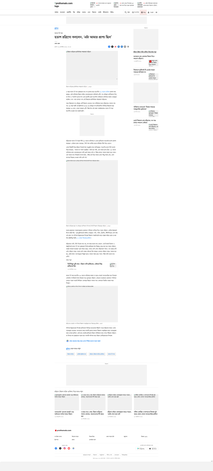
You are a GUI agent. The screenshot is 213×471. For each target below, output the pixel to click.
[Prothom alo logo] (63, 431)
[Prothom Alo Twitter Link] (61, 448)
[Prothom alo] (66, 4)
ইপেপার (56, 440)
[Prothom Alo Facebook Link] (57, 448)
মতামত (84, 12)
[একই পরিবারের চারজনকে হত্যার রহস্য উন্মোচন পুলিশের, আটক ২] (140, 4)
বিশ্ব (74, 12)
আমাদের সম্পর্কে (87, 455)
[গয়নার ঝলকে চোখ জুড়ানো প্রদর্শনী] (93, 4)
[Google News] (73, 448)
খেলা (89, 12)
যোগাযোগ (116, 455)
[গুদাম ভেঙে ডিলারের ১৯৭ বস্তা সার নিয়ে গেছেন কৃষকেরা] (116, 4)
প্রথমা (73, 440)
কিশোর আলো (75, 437)
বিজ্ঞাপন (95, 455)
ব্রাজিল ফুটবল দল (82, 354)
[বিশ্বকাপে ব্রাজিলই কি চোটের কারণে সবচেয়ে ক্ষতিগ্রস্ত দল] (153, 76)
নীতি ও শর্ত (109, 455)
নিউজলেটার (124, 455)
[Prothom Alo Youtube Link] (70, 448)
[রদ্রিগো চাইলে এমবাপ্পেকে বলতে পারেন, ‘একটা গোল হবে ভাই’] (119, 402)
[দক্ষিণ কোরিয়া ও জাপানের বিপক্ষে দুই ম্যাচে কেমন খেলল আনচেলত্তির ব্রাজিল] (146, 402)
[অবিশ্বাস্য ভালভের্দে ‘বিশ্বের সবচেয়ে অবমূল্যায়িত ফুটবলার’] (153, 113)
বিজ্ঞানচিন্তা (92, 437)
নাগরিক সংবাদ (58, 437)
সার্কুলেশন (102, 455)
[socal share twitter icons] (112, 48)
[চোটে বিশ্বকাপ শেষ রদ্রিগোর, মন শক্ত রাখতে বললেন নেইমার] (153, 127)
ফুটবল (56, 28)
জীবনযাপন (105, 12)
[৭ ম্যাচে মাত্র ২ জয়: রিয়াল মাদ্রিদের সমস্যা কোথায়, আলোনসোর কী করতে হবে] (93, 402)
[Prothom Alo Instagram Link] (65, 448)
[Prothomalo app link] (140, 449)
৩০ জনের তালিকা (105, 92)
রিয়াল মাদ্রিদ (70, 354)
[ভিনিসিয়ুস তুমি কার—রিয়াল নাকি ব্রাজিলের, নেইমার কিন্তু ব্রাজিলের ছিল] (113, 265)
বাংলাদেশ (62, 12)
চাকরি (99, 12)
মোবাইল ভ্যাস (92, 440)
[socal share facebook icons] (109, 48)
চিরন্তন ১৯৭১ (144, 437)
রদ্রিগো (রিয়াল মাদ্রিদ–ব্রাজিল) (97, 354)
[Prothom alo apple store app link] (152, 449)
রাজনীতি (69, 12)
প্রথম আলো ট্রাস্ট (110, 437)
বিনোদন (94, 12)
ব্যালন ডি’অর (111, 354)
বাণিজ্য (78, 12)
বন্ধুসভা (125, 437)
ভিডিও (112, 12)
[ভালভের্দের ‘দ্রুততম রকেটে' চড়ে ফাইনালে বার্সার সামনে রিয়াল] (67, 402)
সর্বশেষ (56, 12)
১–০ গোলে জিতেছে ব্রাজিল (83, 238)
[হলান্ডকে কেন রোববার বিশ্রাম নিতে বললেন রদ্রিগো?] (153, 63)
